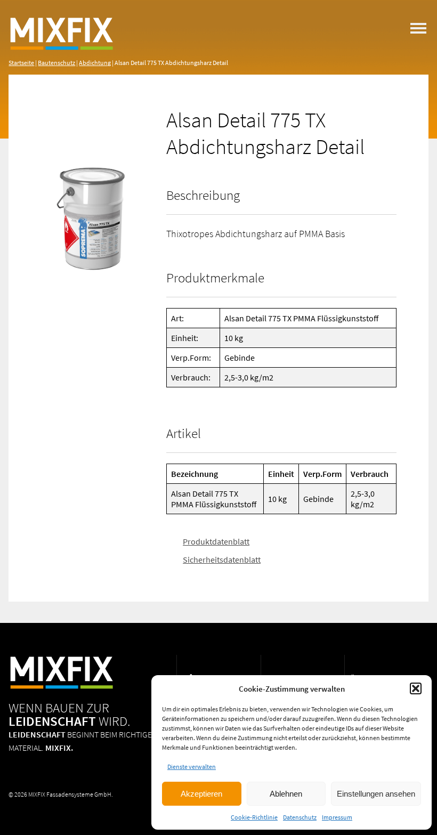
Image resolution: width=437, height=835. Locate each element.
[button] (415, 688)
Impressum (337, 817)
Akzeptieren (201, 793)
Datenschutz (300, 817)
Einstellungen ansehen (376, 793)
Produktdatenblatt (216, 541)
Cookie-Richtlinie (254, 817)
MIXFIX (62, 42)
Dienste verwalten (191, 767)
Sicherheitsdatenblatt (222, 559)
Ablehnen (286, 793)
